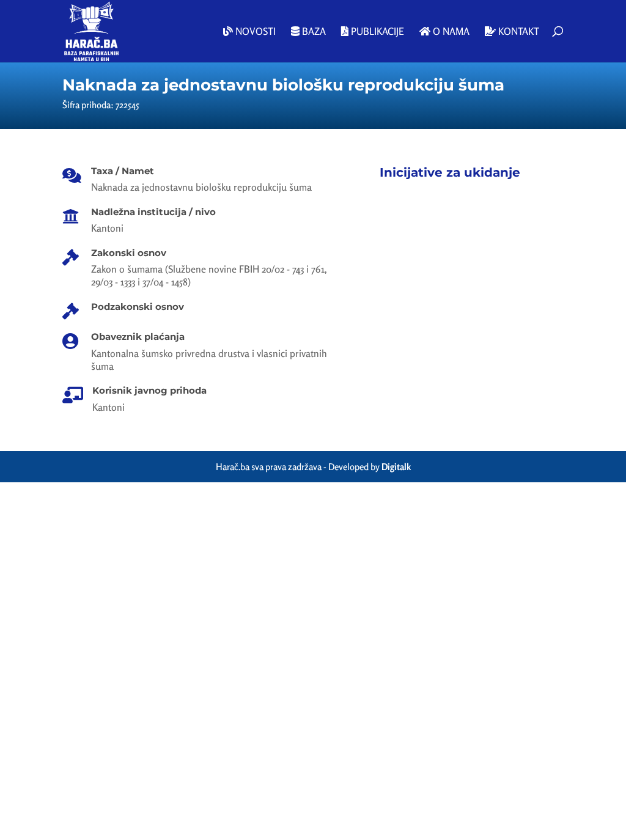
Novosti (254, 31)
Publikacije (376, 31)
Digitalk (396, 467)
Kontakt (517, 31)
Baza (313, 31)
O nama (450, 31)
